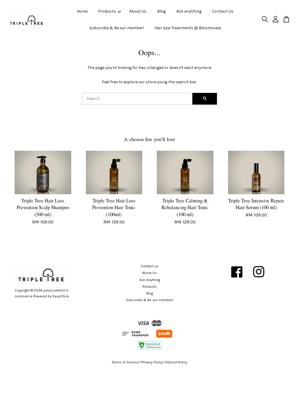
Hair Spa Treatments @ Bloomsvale (187, 27)
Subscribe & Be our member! (116, 27)
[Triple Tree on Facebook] (237, 279)
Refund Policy (176, 362)
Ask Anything (149, 280)
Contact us (150, 266)
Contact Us (223, 11)
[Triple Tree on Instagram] (258, 279)
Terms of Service (125, 362)
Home (82, 11)
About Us (138, 11)
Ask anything (188, 11)
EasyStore (61, 296)
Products (107, 11)
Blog (161, 11)
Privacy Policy (152, 362)
